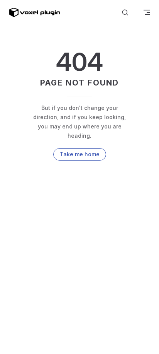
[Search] (125, 12)
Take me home (80, 154)
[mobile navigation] (146, 12)
